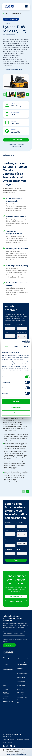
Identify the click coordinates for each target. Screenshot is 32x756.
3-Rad (6, 664)
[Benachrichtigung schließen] (28, 750)
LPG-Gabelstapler (7, 672)
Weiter (16, 560)
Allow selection (16, 407)
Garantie (5, 698)
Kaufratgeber (20, 692)
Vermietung (6, 696)
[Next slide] (27, 94)
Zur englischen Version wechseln (16, 754)
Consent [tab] (5, 346)
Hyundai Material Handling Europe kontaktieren (21, 715)
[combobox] (22, 543)
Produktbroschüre (21, 699)
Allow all (16, 401)
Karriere (5, 720)
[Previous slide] (4, 94)
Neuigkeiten (6, 710)
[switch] (27, 382)
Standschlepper (21, 677)
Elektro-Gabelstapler (8, 662)
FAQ (18, 702)
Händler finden (20, 710)
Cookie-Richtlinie (7, 742)
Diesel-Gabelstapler (8, 669)
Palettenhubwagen (22, 664)
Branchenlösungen (21, 694)
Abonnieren (9, 645)
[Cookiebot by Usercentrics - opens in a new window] (22, 341)
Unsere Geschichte (8, 713)
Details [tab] (16, 346)
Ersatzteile (6, 689)
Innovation (5, 715)
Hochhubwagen (21, 671)
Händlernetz (20, 689)
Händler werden (7, 718)
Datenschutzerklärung (8, 739)
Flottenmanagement (8, 701)
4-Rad (6, 667)
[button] (11, 94)
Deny (16, 413)
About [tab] (26, 346)
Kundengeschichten (22, 697)
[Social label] (4, 746)
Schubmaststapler (21, 662)
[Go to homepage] (8, 652)
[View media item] (11, 94)
